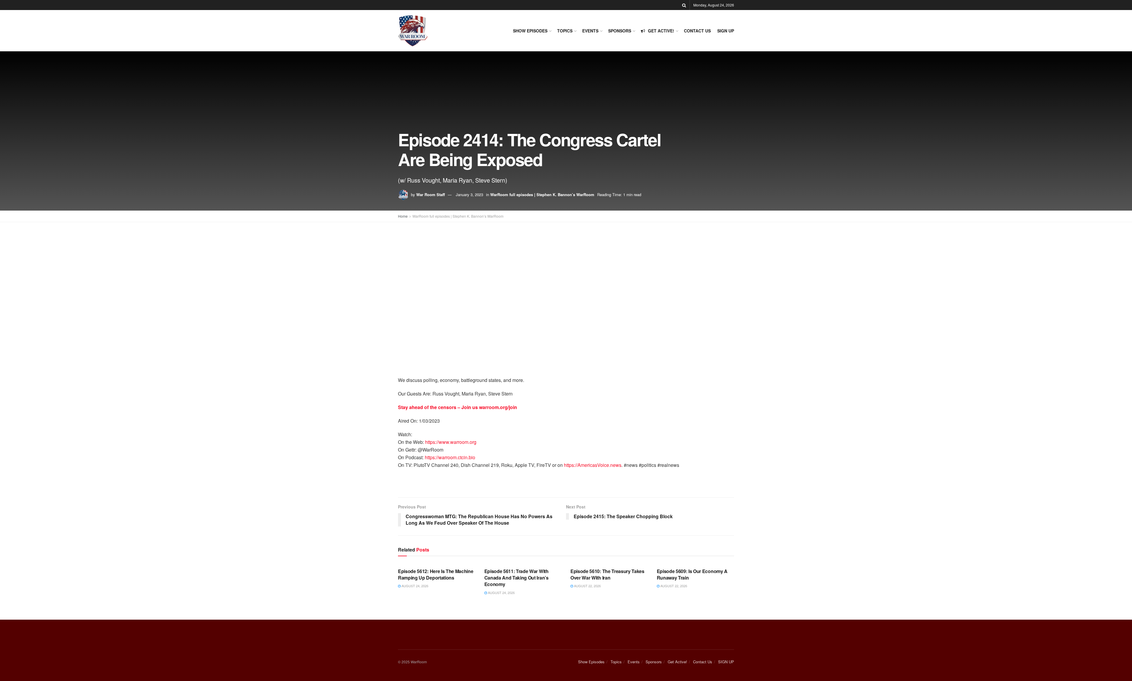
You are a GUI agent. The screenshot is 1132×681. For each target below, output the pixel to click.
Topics (564, 31)
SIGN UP (725, 31)
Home (403, 216)
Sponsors (619, 31)
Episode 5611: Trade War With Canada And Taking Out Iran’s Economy (516, 578)
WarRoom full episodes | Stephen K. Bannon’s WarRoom (542, 194)
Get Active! (661, 31)
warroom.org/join (498, 407)
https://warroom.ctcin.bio (450, 457)
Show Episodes (530, 31)
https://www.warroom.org (450, 442)
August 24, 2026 (414, 585)
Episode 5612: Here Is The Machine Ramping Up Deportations (435, 574)
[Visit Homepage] (413, 31)
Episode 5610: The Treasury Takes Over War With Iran (607, 574)
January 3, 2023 (469, 194)
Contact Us (697, 31)
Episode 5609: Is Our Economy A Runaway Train (692, 574)
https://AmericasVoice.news (592, 465)
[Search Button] (684, 5)
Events (590, 31)
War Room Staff (430, 194)
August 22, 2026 (587, 585)
